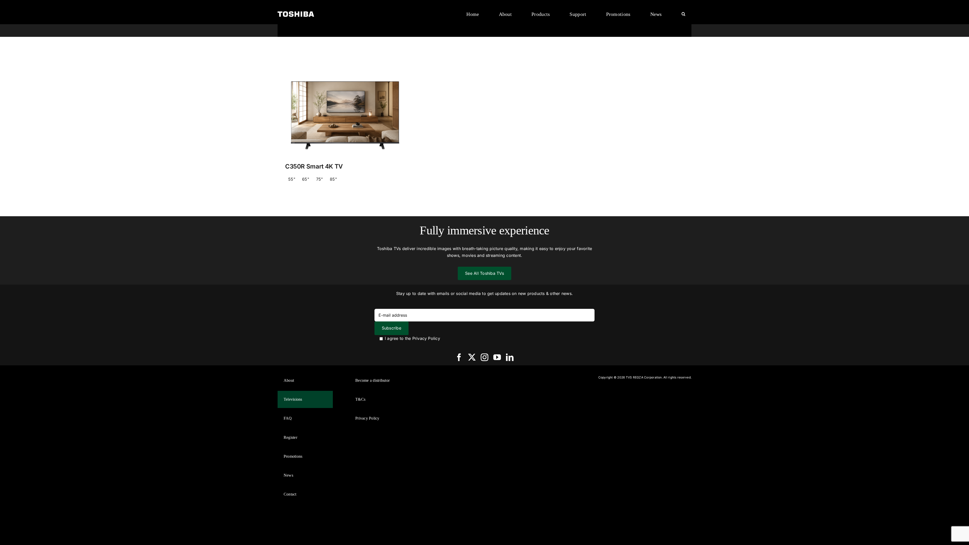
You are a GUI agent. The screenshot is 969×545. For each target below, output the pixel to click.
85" (333, 179)
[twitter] (472, 357)
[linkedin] (510, 357)
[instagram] (484, 357)
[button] (683, 14)
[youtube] (497, 357)
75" (319, 179)
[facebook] (459, 357)
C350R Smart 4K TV (314, 166)
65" (305, 179)
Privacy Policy (426, 338)
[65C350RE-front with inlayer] (345, 67)
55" (291, 179)
